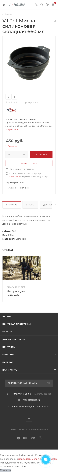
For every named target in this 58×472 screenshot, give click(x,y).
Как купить (9, 370)
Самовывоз (15, 176)
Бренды (7, 331)
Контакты (8, 347)
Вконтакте (29, 418)
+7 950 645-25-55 (21, 394)
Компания (9, 354)
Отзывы (30, 205)
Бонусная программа (16, 324)
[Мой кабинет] (47, 4)
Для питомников (13, 339)
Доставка (48, 205)
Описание (11, 205)
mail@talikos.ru (31, 399)
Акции (6, 316)
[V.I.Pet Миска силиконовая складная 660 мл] (29, 62)
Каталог (7, 362)
